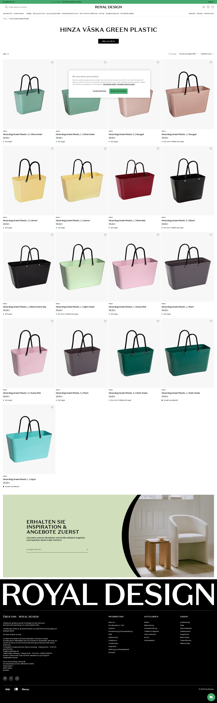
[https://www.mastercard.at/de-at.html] (16, 689)
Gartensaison (185, 631)
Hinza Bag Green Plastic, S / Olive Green (22, 134)
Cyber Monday (185, 640)
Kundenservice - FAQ (116, 625)
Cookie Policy (113, 643)
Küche (146, 637)
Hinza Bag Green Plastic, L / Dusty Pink (127, 307)
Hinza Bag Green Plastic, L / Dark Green (181, 393)
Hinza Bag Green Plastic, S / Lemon (20, 221)
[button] (211, 2)
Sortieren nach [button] (206, 54)
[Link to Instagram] (17, 678)
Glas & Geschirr (150, 634)
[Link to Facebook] (11, 678)
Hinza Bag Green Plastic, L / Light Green (75, 307)
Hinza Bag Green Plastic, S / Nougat (126, 134)
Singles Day (184, 634)
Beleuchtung (149, 625)
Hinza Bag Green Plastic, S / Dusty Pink (22, 393)
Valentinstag (185, 622)
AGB (110, 634)
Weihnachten (185, 643)
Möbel (146, 622)
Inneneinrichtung (150, 628)
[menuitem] (7, 13)
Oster (182, 625)
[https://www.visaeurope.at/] (7, 689)
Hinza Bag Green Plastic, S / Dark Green (128, 393)
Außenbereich (149, 640)
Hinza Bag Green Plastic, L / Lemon (73, 221)
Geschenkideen (186, 628)
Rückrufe (111, 652)
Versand (111, 628)
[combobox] (211, 2)
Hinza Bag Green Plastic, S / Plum (72, 393)
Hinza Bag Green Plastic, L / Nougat (179, 134)
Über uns (111, 622)
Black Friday (184, 637)
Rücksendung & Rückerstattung (120, 631)
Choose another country (12, 635)
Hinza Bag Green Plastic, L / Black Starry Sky (24, 307)
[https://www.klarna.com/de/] (25, 689)
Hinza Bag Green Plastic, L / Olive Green (75, 134)
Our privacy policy (110, 84)
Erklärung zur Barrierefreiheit (118, 649)
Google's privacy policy (126, 84)
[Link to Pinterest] (5, 678)
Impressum (112, 640)
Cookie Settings (99, 91)
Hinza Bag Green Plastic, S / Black (178, 221)
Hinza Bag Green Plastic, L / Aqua (19, 479)
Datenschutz (113, 637)
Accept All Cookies (118, 91)
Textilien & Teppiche (151, 631)
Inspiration (112, 646)
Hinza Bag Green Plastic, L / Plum (178, 307)
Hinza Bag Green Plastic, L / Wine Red (127, 221)
